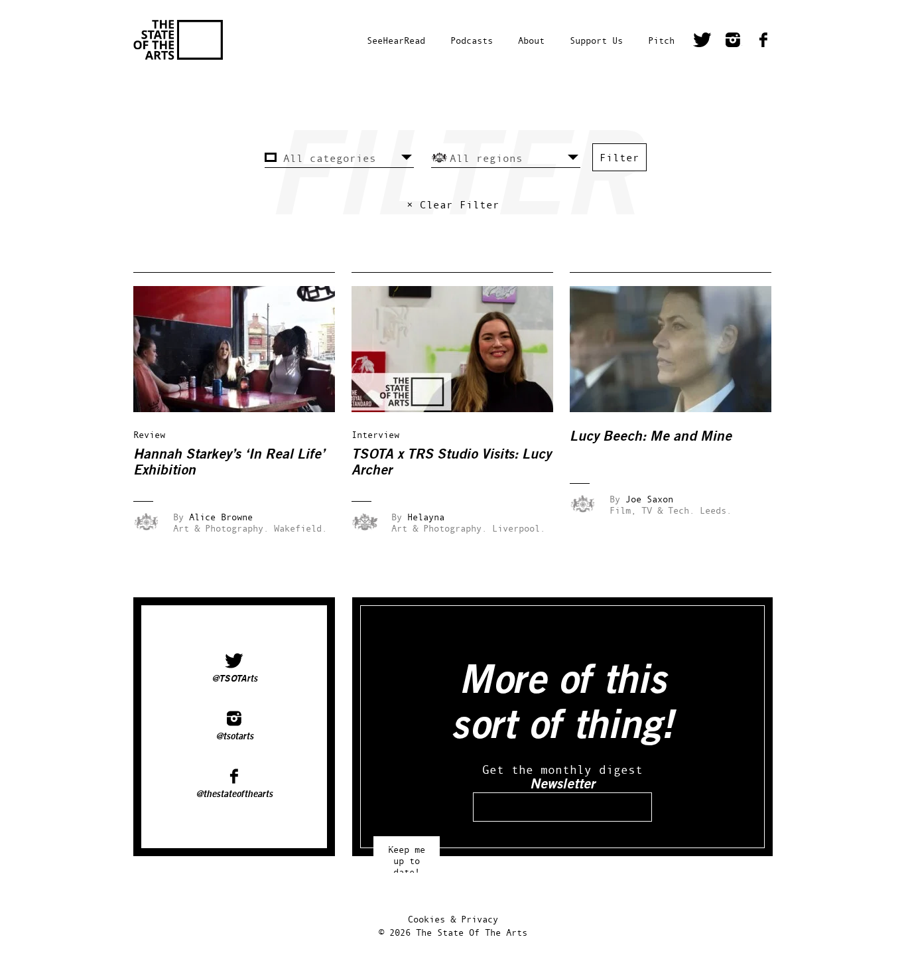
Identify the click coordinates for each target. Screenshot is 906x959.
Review (149, 434)
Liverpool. (518, 528)
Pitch (661, 40)
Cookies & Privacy (453, 918)
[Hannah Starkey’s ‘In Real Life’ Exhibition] (243, 408)
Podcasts (471, 40)
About (531, 40)
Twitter (702, 42)
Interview (375, 434)
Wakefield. (300, 528)
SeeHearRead (396, 40)
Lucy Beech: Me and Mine (651, 436)
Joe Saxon (649, 498)
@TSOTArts (234, 679)
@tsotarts (234, 736)
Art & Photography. (221, 528)
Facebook (763, 42)
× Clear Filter (453, 204)
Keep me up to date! (406, 854)
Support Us (596, 40)
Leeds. (716, 510)
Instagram (733, 42)
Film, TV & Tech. (652, 510)
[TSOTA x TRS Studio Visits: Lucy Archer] (462, 408)
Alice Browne (221, 516)
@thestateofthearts (234, 794)
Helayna (425, 516)
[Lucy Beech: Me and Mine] (680, 408)
